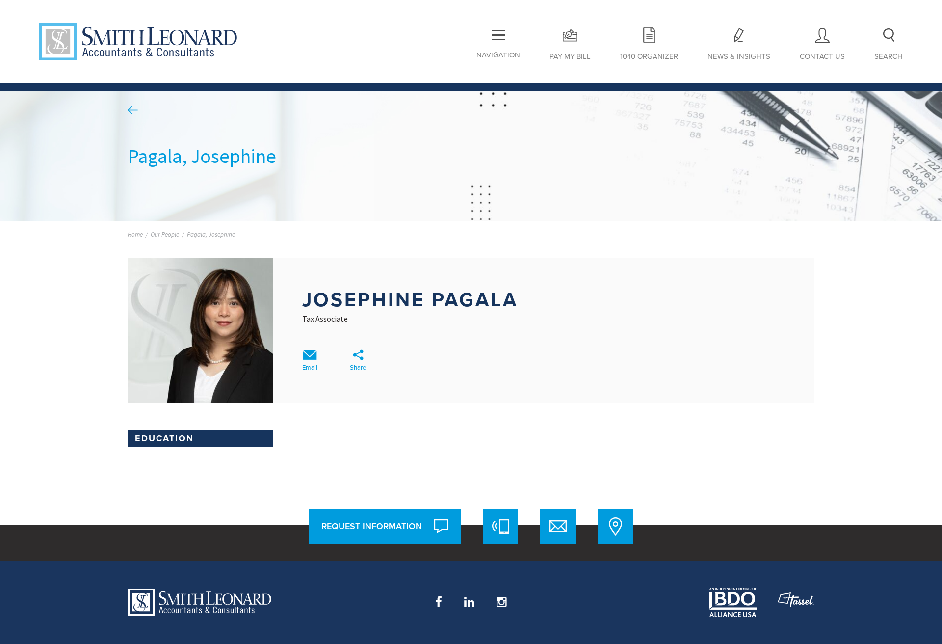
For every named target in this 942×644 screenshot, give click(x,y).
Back (133, 110)
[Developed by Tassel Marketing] (796, 602)
